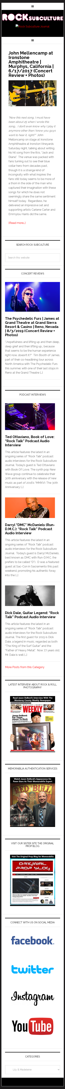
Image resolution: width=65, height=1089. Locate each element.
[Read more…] (16, 223)
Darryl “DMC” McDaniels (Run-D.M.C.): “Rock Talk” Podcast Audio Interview (30, 529)
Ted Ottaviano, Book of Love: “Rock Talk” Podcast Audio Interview (29, 441)
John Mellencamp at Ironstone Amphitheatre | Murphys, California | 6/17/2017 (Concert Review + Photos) (31, 64)
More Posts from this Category (24, 667)
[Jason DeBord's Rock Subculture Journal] (33, 17)
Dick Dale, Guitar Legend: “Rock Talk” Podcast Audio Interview (32, 615)
